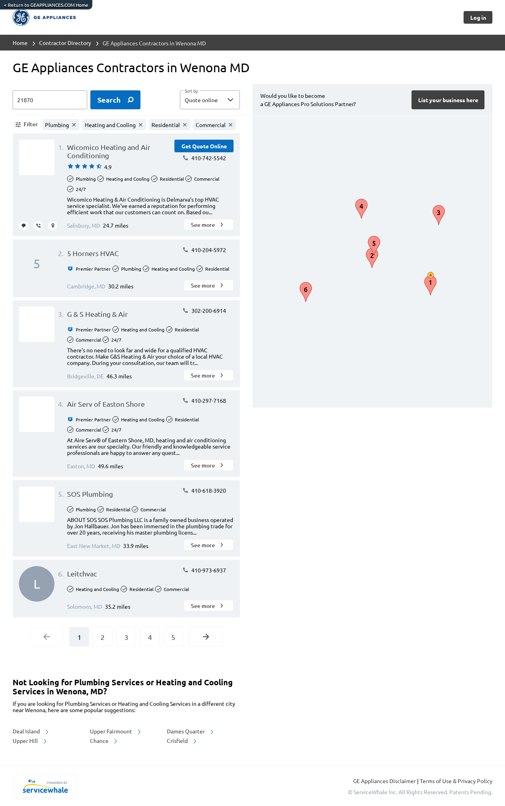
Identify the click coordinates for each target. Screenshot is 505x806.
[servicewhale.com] (45, 786)
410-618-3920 (208, 490)
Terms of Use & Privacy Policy (456, 780)
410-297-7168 (208, 400)
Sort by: (191, 91)
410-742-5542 (208, 157)
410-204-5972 (208, 249)
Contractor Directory (65, 42)
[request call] (38, 225)
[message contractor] (23, 225)
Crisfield (178, 740)
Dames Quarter (186, 731)
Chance (100, 740)
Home (20, 42)
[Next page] (206, 637)
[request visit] (52, 225)
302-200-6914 (208, 310)
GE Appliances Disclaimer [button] (385, 780)
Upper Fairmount (111, 731)
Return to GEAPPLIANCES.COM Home (46, 5)
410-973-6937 (208, 570)
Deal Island (27, 731)
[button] (210, 99)
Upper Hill (26, 740)
